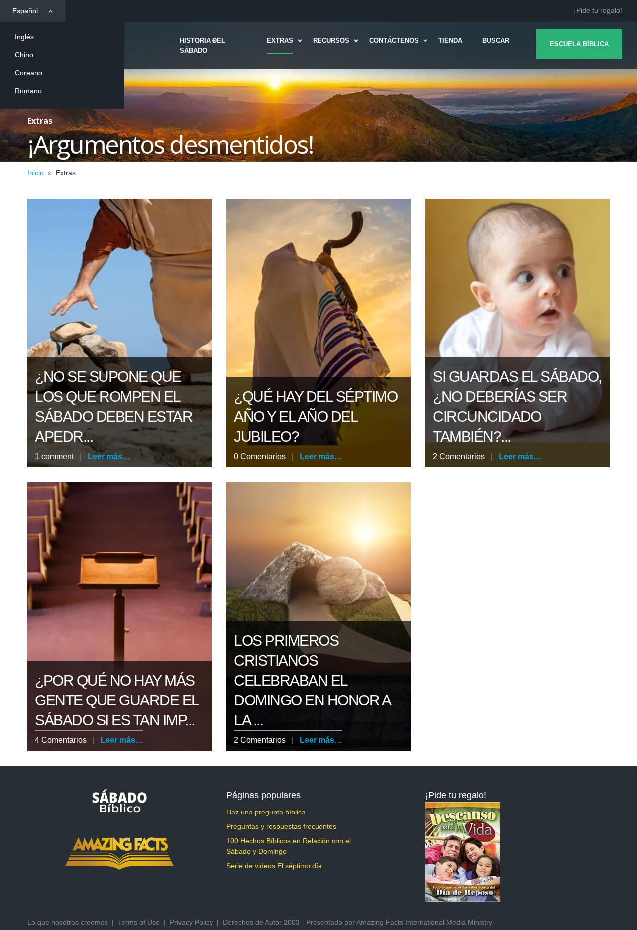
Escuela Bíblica (579, 44)
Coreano (28, 73)
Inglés (24, 37)
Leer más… (109, 456)
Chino (24, 55)
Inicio (35, 173)
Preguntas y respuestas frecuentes (281, 826)
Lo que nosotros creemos (67, 922)
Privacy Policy (191, 922)
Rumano (28, 91)
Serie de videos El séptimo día (274, 866)
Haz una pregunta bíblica (266, 812)
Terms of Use (139, 922)
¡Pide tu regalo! (598, 10)
